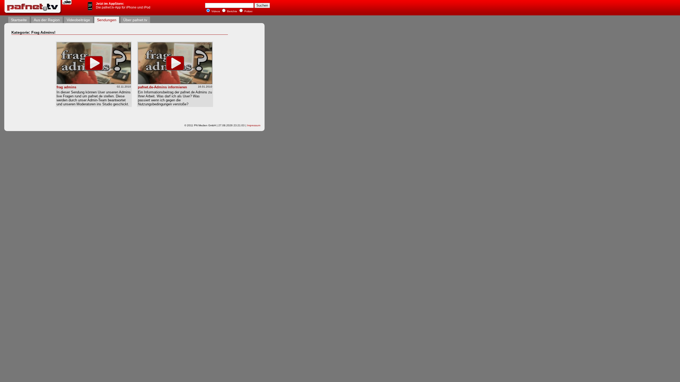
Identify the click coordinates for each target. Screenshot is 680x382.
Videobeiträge (78, 20)
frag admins (66, 87)
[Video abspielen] (94, 83)
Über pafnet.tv (135, 20)
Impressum (253, 125)
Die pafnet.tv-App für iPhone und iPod (123, 5)
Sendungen (106, 20)
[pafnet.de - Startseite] (33, 13)
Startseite (19, 20)
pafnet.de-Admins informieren (162, 87)
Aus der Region (47, 20)
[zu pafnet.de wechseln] (67, 4)
